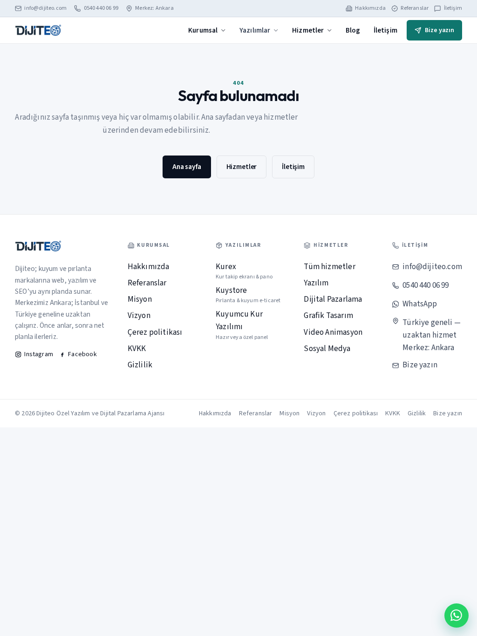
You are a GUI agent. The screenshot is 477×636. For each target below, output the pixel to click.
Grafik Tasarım (328, 315)
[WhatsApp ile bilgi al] (456, 615)
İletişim (453, 8)
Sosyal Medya (327, 348)
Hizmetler (308, 30)
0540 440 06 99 (101, 8)
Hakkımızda (370, 8)
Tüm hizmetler (329, 266)
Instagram (38, 354)
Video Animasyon (333, 332)
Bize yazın (439, 30)
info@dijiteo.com (45, 8)
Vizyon (139, 315)
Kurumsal (203, 30)
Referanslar (415, 8)
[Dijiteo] (38, 30)
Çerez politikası (155, 332)
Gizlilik (140, 365)
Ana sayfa (186, 167)
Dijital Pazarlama (333, 299)
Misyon (140, 299)
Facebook (82, 354)
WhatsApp (419, 304)
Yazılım (316, 283)
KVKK (137, 348)
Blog (353, 30)
